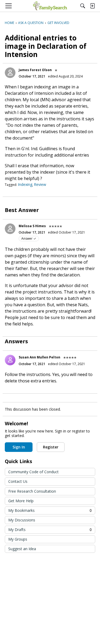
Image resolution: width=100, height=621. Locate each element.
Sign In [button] (19, 447)
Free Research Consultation (32, 491)
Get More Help (21, 500)
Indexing (25, 184)
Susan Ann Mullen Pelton (39, 357)
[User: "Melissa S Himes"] (10, 228)
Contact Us (17, 481)
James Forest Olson (35, 70)
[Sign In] (92, 6)
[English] (50, 6)
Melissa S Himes (32, 226)
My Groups (17, 539)
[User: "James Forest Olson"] (10, 72)
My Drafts (50, 529)
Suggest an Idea (22, 548)
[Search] (82, 6)
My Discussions (21, 519)
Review (40, 184)
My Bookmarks (50, 510)
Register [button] (50, 447)
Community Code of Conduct (33, 471)
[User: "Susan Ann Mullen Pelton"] (10, 360)
